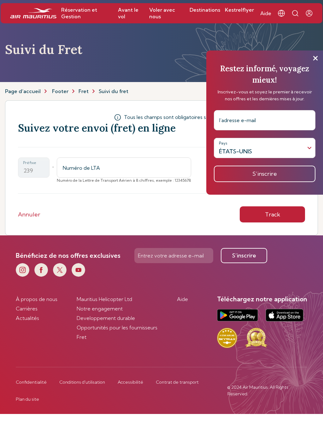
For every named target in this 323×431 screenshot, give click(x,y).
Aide (182, 299)
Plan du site (27, 399)
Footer (60, 91)
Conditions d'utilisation (82, 382)
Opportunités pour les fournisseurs (117, 327)
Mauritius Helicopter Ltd (104, 299)
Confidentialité (31, 382)
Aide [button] (265, 13)
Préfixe (29, 162)
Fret (84, 91)
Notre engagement (100, 308)
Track (272, 214)
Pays (223, 143)
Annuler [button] (29, 214)
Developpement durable (106, 318)
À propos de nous (36, 299)
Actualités (27, 318)
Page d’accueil (23, 91)
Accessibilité (130, 382)
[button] (281, 13)
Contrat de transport (177, 382)
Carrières (27, 308)
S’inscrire (244, 255)
